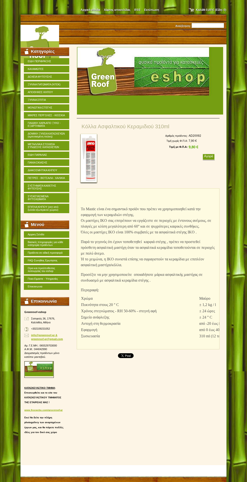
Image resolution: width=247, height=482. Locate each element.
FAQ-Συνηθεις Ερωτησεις (42, 260)
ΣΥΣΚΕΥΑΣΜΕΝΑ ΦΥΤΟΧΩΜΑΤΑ (38, 198)
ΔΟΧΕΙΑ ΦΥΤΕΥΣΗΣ (40, 76)
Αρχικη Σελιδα (36, 234)
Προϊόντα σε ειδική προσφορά (45, 252)
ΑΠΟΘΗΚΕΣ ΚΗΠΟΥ (40, 92)
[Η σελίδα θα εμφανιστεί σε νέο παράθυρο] (89, 158)
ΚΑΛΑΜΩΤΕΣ (36, 69)
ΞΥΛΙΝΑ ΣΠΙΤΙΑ (37, 99)
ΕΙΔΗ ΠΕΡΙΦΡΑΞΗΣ (39, 61)
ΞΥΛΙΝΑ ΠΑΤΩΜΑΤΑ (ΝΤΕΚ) (44, 84)
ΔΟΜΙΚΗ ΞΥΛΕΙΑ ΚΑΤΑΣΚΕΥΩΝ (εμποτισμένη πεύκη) (46, 135)
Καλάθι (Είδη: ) (211, 10)
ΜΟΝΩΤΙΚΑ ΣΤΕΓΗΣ (40, 107)
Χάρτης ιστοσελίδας (117, 10)
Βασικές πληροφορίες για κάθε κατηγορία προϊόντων (45, 243)
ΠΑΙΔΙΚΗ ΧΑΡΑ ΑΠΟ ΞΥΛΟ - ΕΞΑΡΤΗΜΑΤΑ (44, 124)
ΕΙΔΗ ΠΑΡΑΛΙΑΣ (37, 154)
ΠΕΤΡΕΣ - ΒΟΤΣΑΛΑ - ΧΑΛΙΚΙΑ (46, 178)
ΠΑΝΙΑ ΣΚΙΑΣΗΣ (37, 162)
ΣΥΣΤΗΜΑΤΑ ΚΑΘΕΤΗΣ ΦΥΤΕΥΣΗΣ (42, 187)
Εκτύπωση (151, 10)
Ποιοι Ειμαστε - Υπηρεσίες (43, 278)
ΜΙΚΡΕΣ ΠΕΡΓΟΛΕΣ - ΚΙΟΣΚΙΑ (46, 115)
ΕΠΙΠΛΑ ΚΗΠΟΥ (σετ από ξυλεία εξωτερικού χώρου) (43, 208)
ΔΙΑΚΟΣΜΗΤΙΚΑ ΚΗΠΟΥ (42, 170)
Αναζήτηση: (183, 25)
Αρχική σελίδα (90, 10)
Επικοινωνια (35, 286)
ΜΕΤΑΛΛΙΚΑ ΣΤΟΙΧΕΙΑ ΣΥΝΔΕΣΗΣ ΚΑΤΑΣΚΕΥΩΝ (43, 146)
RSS (137, 10)
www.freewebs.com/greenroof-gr (43, 410)
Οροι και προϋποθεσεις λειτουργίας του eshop (41, 269)
